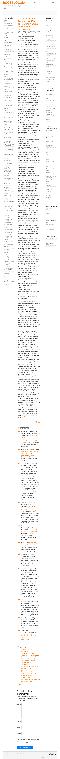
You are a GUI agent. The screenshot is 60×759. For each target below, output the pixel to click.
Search (54, 2)
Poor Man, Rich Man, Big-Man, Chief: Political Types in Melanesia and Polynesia (30, 453)
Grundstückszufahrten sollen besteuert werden (9, 137)
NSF (47, 154)
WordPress (11, 753)
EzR (47, 92)
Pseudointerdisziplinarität (10, 91)
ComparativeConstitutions (52, 238)
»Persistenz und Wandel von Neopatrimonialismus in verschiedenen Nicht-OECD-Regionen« (29, 438)
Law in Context (49, 104)
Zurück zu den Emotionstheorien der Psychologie (8, 207)
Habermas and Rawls (51, 53)
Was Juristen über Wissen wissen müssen (8, 123)
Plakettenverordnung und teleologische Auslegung (9, 263)
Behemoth (48, 134)
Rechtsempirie (49, 64)
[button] (34, 48)
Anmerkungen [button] (24, 428)
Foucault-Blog (49, 44)
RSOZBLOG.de (14, 3)
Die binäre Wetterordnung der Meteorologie (8, 258)
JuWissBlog (48, 55)
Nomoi (47, 62)
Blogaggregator (49, 35)
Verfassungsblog (50, 79)
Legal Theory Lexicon (51, 108)
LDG (47, 148)
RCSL (47, 159)
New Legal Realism (50, 60)
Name (18, 722)
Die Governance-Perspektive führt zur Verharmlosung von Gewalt (28, 22)
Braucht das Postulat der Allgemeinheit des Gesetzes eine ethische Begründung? (9, 107)
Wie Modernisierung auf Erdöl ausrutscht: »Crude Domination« (30, 668)
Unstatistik (48, 195)
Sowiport (48, 183)
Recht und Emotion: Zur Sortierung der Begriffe (8, 238)
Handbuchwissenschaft (9, 154)
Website (18, 733)
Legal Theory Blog (50, 58)
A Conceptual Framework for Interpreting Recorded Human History (29, 508)
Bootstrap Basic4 (22, 753)
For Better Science (50, 41)
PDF (38, 422)
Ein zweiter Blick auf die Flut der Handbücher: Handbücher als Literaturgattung (8, 168)
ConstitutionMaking (50, 241)
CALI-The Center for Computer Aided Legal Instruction (51, 224)
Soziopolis (48, 185)
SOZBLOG (48, 69)
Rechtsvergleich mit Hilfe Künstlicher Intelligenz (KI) (8, 54)
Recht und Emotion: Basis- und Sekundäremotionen (8, 221)
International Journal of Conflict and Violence (51, 141)
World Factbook (50, 246)
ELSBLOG (48, 39)
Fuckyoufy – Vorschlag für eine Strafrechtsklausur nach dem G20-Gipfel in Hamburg (30, 658)
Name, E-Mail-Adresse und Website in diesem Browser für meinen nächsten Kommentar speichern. (28, 741)
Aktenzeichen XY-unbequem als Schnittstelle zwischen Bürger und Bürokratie (9, 86)
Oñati (47, 157)
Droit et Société (49, 37)
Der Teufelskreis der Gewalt (29, 672)
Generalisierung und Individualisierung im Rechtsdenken (8, 117)
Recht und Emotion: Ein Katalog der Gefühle (8, 226)
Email (18, 728)
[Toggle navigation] (6, 12)
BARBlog (48, 33)
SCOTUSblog (49, 66)
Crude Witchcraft (26, 662)
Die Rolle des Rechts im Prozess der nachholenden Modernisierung (30, 675)
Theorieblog (49, 71)
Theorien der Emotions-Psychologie (7, 215)
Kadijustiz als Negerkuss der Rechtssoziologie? (8, 22)
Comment (18, 704)
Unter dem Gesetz (50, 77)
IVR (47, 98)
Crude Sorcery (25, 664)
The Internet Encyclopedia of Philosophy (50, 116)
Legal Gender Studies (51, 106)
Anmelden (43, 757)
